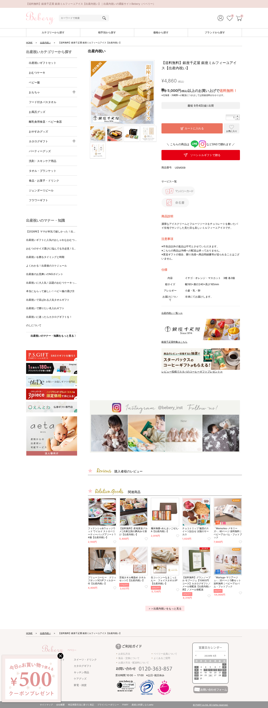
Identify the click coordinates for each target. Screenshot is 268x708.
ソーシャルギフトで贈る (205, 155)
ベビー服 (34, 82)
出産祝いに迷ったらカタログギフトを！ (49, 316)
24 (201, 675)
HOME (29, 42)
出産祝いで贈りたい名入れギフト (45, 308)
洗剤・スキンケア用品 (42, 161)
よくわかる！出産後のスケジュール (46, 265)
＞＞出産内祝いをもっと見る (164, 608)
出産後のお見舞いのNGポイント (44, 274)
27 (215, 675)
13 (215, 670)
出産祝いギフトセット (42, 62)
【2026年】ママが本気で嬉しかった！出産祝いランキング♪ (51, 232)
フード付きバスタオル (42, 102)
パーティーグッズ (40, 151)
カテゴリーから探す (53, 32)
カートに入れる (194, 128)
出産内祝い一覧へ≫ (172, 313)
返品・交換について (128, 658)
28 (220, 675)
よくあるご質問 (162, 658)
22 (224, 672)
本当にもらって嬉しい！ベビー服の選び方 (50, 291)
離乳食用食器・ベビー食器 (45, 121)
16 (196, 672)
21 (220, 672)
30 (196, 678)
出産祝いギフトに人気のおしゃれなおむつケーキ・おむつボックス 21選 (51, 240)
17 (201, 672)
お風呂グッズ (37, 111)
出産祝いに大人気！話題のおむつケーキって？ (50, 283)
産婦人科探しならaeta (142, 704)
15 (224, 670)
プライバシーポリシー (108, 704)
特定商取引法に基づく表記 (81, 704)
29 (224, 675)
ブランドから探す (215, 32)
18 (205, 672)
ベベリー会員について (165, 653)
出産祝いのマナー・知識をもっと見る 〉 (54, 335)
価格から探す (161, 32)
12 (210, 670)
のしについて (33, 325)
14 (220, 670)
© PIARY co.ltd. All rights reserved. (210, 704)
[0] (229, 18)
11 (206, 670)
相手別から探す (107, 32)
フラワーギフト (38, 200)
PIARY (125, 704)
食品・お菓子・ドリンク (44, 180)
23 (196, 675)
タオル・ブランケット (42, 170)
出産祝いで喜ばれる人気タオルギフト (47, 299)
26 (210, 675)
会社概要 (60, 704)
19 (210, 672)
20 (215, 672)
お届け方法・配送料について (133, 662)
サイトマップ (46, 704)
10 (201, 670)
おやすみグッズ (38, 131)
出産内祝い (45, 42)
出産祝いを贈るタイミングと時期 (45, 257)
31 (201, 678)
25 (205, 675)
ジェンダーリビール (41, 190)
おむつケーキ (37, 72)
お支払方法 (124, 653)
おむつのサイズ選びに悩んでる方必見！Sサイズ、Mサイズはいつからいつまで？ (51, 249)
